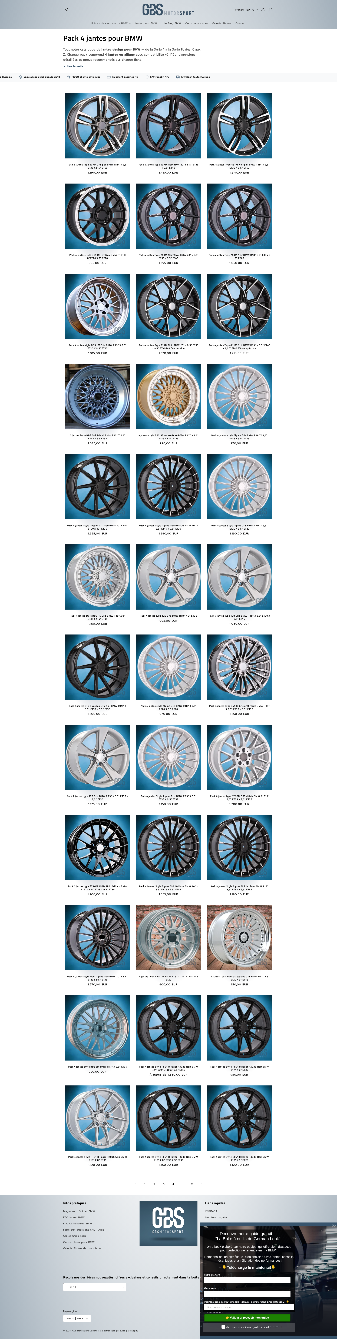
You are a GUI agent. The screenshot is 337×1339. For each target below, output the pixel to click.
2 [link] (154, 1184)
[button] (67, 10)
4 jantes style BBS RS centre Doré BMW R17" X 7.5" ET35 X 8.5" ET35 (168, 437)
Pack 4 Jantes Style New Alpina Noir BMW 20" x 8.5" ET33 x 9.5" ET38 (97, 978)
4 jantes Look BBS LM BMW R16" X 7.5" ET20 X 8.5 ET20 (168, 978)
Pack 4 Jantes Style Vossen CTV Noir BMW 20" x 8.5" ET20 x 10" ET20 (97, 527)
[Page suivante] (202, 1184)
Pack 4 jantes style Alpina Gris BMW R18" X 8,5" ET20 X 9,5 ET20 (168, 708)
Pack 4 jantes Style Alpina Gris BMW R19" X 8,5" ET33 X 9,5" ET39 (168, 798)
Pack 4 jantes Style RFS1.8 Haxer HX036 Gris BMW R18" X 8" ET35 (97, 1158)
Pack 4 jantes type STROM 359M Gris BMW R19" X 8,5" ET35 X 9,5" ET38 (239, 798)
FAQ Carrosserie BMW (77, 1223)
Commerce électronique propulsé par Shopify (114, 1330)
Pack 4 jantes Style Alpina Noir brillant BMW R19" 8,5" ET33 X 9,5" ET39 (239, 888)
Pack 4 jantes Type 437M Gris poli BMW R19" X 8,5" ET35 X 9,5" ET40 (98, 166)
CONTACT (211, 1211)
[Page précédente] (135, 1184)
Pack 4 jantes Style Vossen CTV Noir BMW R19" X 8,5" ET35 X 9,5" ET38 (97, 708)
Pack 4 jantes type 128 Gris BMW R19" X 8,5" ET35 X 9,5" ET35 (97, 798)
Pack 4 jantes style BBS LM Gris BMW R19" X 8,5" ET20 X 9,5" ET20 (98, 347)
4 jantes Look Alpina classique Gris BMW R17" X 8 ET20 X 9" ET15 (239, 978)
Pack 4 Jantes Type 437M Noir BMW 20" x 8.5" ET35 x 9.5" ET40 (168, 166)
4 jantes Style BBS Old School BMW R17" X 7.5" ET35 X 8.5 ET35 (97, 437)
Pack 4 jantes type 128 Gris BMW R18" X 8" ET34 (168, 615)
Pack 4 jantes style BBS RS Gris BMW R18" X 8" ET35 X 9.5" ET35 (97, 617)
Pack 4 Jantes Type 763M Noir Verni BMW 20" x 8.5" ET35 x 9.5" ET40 (168, 256)
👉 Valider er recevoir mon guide (247, 1317)
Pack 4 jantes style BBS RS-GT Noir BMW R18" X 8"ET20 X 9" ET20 (97, 256)
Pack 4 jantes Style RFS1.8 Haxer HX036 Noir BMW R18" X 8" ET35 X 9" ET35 (168, 1158)
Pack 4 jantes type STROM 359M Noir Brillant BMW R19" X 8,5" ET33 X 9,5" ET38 (97, 888)
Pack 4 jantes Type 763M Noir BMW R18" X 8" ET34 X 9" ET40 (239, 256)
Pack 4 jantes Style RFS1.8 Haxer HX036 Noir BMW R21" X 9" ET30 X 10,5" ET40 (168, 1068)
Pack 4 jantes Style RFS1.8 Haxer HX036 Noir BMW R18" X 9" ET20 (239, 1158)
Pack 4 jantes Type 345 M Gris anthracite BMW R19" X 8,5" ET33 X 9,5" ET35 (239, 708)
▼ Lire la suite (73, 66)
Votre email (210, 1288)
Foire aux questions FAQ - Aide (83, 1230)
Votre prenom (212, 1274)
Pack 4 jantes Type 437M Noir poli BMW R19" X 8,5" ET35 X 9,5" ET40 (239, 166)
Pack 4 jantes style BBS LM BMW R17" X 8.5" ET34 (97, 1066)
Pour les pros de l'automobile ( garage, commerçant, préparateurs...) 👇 (246, 1301)
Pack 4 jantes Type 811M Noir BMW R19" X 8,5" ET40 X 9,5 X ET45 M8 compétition (239, 347)
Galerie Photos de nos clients (82, 1248)
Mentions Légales (216, 1217)
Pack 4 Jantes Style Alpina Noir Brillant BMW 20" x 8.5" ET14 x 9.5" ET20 (168, 527)
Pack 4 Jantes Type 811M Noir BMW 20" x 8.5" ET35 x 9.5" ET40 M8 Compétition (168, 347)
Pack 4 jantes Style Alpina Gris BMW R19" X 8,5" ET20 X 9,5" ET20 (239, 527)
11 (192, 1184)
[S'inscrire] (122, 1287)
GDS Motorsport (80, 1330)
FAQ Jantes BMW (74, 1217)
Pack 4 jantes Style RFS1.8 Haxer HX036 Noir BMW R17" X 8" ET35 (239, 1068)
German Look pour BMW (79, 1242)
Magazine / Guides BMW (79, 1211)
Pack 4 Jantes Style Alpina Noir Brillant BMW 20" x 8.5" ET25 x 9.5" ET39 (168, 888)
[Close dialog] (334, 1225)
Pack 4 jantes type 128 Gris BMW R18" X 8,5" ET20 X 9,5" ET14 (239, 617)
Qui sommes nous (74, 1236)
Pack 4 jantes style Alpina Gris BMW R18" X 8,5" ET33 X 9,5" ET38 (239, 437)
